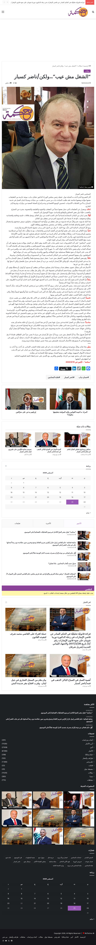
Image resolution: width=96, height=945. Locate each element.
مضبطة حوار (88, 769)
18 (72, 497)
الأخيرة (48, 523)
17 (84, 497)
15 (23, 492)
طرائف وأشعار (88, 758)
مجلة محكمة (52, 861)
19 (60, 497)
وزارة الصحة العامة (58, 865)
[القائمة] (3, 12)
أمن (91, 747)
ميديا (91, 776)
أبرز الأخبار (89, 744)
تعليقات (17, 523)
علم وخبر (90, 762)
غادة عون (8, 857)
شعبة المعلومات (30, 857)
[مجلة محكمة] (78, 11)
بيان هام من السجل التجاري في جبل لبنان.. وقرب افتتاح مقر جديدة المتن (28, 681)
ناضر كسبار (68, 377)
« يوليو (88, 513)
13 (48, 492)
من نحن (4, 937)
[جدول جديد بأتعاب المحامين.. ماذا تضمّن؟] (84, 566)
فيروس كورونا (77, 861)
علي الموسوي (18, 857)
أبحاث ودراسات (87, 740)
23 (11, 497)
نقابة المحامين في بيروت (74, 865)
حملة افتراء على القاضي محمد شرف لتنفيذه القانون (67, 2)
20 (48, 497)
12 (60, 492)
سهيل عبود (41, 857)
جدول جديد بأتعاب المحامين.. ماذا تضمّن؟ (62, 563)
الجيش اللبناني (88, 857)
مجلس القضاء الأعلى (40, 861)
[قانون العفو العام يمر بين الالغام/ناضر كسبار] (48, 800)
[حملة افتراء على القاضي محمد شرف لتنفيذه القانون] (25, 619)
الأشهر (79, 523)
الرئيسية (86, 66)
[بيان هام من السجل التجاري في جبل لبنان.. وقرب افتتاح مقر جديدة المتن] (25, 665)
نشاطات (90, 780)
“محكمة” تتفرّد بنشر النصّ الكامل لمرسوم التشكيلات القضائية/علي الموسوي (50, 532)
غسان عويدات (89, 861)
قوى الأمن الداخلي (64, 861)
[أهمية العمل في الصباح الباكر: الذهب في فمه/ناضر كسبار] (48, 439)
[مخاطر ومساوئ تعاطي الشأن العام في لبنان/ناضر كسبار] (78, 439)
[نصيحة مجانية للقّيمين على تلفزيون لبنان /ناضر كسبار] (18, 439)
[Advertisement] (48, 43)
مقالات (80, 66)
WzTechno (88, 933)
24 (84, 502)
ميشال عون (27, 861)
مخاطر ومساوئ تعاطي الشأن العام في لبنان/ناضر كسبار (79, 450)
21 (36, 497)
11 (72, 492)
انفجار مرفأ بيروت (62, 857)
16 (11, 492)
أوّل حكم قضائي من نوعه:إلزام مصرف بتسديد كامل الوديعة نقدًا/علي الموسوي (49, 553)
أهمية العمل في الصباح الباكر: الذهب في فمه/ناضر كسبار (49, 450)
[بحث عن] (93, 12)
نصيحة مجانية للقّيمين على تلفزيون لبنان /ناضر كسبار (19, 450)
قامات (91, 765)
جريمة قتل (51, 857)
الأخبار (91, 751)
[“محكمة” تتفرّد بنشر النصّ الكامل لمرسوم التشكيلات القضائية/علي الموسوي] (84, 535)
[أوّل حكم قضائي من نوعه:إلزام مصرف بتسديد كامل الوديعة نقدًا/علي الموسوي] (84, 556)
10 (84, 492)
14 (36, 492)
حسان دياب (83, 377)
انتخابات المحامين (76, 857)
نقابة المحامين (53, 377)
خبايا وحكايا (89, 755)
